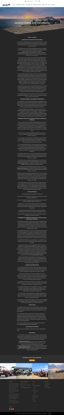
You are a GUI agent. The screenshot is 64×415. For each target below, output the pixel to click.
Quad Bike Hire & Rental (36, 385)
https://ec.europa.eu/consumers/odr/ (24, 345)
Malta (34, 394)
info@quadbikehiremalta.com (26, 387)
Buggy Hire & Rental (36, 395)
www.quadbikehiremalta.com (23, 52)
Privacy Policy (46, 385)
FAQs (33, 399)
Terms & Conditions (47, 387)
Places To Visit (35, 397)
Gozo (34, 387)
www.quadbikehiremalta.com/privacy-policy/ (28, 324)
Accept (49, 413)
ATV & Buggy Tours (35, 390)
